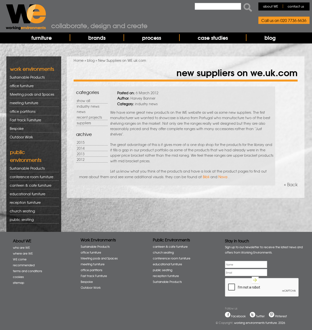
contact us (296, 6)
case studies (213, 37)
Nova (222, 176)
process (151, 37)
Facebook (238, 316)
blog (270, 37)
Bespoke (17, 128)
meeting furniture (22, 102)
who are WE (21, 247)
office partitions (20, 111)
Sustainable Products (27, 77)
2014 (81, 148)
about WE (270, 6)
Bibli (206, 176)
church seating (22, 210)
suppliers (84, 122)
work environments (32, 68)
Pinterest (281, 316)
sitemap (18, 282)
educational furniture (25, 193)
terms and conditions (27, 271)
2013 (81, 153)
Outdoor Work (21, 136)
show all (83, 100)
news (81, 111)
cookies (18, 277)
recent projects (89, 117)
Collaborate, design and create (99, 25)
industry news (88, 106)
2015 (81, 142)
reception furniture (23, 202)
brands (97, 37)
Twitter (260, 316)
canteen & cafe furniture (28, 185)
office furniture (20, 85)
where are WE (23, 253)
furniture (41, 37)
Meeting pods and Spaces (30, 94)
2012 (81, 159)
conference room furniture (29, 176)
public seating (20, 219)
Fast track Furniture (25, 119)
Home (79, 60)
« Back (291, 184)
